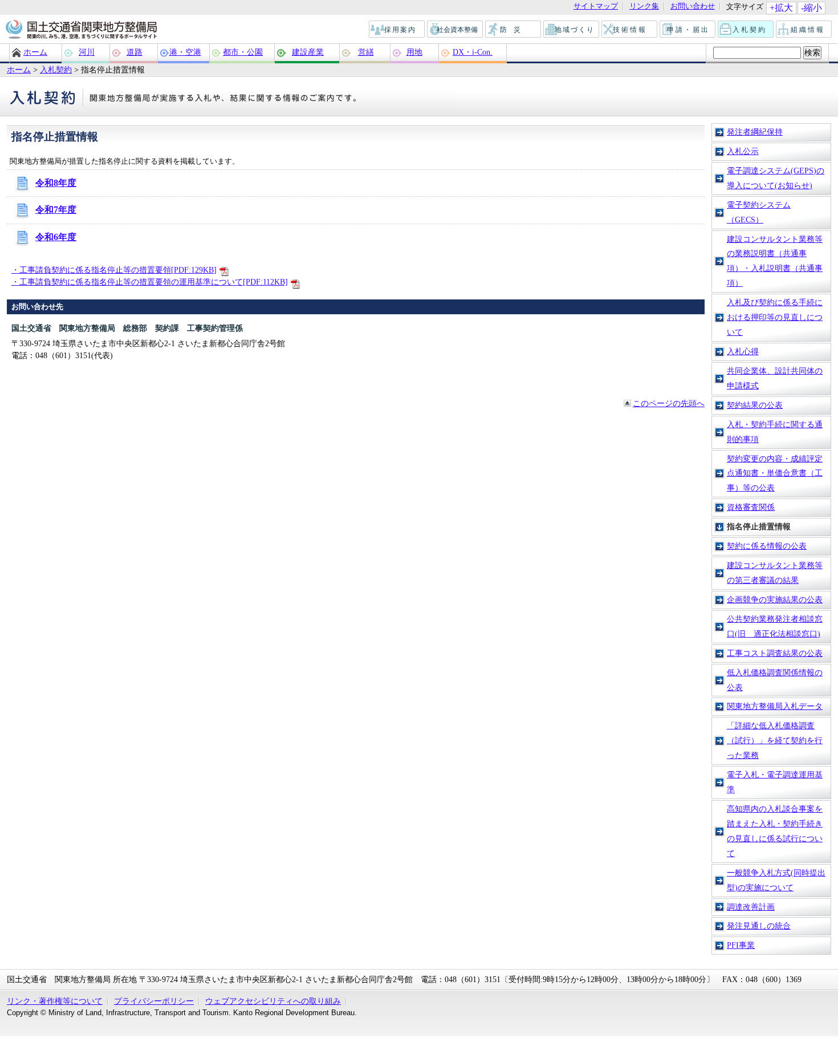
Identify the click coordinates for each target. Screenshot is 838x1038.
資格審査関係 (751, 507)
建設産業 (308, 51)
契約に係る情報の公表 (767, 545)
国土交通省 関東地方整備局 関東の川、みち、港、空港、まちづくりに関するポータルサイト (80, 30)
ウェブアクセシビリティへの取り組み (273, 1000)
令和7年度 (55, 209)
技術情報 (630, 30)
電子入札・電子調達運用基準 (775, 782)
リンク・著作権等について (55, 1000)
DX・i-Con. (473, 51)
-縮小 (811, 8)
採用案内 (397, 30)
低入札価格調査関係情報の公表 (775, 680)
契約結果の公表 (755, 404)
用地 (414, 51)
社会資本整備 (455, 30)
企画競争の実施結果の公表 (775, 599)
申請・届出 (688, 30)
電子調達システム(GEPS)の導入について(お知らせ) (775, 178)
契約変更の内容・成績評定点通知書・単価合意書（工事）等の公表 (775, 473)
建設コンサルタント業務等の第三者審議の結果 (775, 573)
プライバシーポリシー (154, 1000)
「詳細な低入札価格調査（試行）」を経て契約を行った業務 (775, 740)
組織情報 (804, 30)
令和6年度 (55, 237)
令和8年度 (55, 183)
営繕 (366, 51)
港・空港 (185, 51)
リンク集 (644, 6)
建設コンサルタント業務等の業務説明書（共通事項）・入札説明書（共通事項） (775, 261)
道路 (135, 51)
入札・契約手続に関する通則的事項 (775, 432)
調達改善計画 (751, 906)
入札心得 (743, 351)
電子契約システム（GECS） (759, 212)
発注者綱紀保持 (755, 131)
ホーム (35, 51)
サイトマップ (595, 6)
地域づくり (572, 30)
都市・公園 (243, 51)
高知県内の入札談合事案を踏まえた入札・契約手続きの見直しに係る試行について (775, 831)
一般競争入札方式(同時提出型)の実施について (776, 880)
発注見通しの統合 (759, 925)
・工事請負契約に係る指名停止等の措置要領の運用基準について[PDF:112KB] (149, 281)
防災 (513, 30)
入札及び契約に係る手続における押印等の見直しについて (775, 317)
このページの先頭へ (669, 403)
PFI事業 (741, 945)
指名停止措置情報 (759, 526)
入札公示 (743, 151)
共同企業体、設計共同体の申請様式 (775, 378)
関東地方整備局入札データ (775, 706)
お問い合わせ (692, 6)
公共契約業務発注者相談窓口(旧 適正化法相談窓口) (775, 626)
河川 (87, 51)
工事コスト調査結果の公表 (775, 653)
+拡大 (781, 8)
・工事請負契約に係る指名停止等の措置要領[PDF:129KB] (114, 269)
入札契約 (746, 30)
